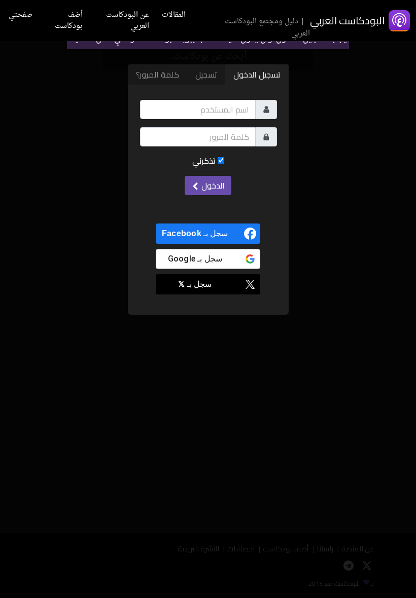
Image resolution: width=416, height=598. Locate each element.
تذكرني (205, 161)
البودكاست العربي (347, 20)
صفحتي (20, 15)
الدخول (212, 185)
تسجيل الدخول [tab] (257, 74)
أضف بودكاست (69, 20)
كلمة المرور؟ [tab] (157, 74)
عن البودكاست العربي (127, 20)
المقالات (174, 15)
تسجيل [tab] (206, 74)
